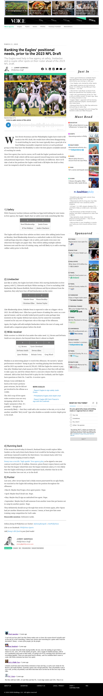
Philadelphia (26, 548)
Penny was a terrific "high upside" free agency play (24, 461)
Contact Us (41, 686)
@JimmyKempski (40, 524)
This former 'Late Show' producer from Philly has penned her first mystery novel (82, 91)
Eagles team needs (38, 548)
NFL (14, 74)
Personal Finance (76, 306)
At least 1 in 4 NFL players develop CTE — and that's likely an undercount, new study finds (83, 207)
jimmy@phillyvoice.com (25, 544)
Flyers (27, 26)
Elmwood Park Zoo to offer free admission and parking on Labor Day (83, 106)
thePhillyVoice (53, 524)
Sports (92, 20)
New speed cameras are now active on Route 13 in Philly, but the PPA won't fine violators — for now (82, 86)
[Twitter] (46, 69)
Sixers (35, 26)
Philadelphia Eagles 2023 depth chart (47, 396)
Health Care (74, 362)
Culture (66, 20)
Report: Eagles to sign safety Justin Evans (46, 391)
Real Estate (74, 261)
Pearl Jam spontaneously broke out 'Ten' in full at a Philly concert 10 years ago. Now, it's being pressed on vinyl (83, 96)
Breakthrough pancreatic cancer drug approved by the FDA (82, 198)
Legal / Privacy (58, 686)
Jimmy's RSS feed (14, 531)
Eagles (19, 26)
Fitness (72, 239)
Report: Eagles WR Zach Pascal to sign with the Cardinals (46, 400)
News (41, 20)
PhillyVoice (18, 21)
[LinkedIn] (50, 69)
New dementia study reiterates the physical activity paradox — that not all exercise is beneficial (82, 218)
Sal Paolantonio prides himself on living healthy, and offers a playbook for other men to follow (83, 213)
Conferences (74, 328)
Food (71, 167)
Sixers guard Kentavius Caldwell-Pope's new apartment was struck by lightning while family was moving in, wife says (82, 79)
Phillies (42, 26)
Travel (72, 273)
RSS (87, 686)
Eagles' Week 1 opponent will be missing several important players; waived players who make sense (82, 101)
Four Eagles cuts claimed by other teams (83, 83)
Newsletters (68, 26)
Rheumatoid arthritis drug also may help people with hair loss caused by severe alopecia (83, 202)
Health (53, 20)
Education (73, 123)
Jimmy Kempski (21, 68)
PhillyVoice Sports (27, 528)
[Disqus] (35, 604)
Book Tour (73, 250)
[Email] (60, 69)
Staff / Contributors (74, 687)
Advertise (24, 686)
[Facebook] (42, 69)
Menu (7, 20)
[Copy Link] (64, 69)
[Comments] (57, 69)
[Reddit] (53, 69)
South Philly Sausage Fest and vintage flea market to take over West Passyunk (83, 110)
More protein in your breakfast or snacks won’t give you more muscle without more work (83, 224)
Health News (74, 145)
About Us (7, 686)
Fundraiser (74, 295)
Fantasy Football (55, 26)
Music (72, 156)
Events (79, 20)
